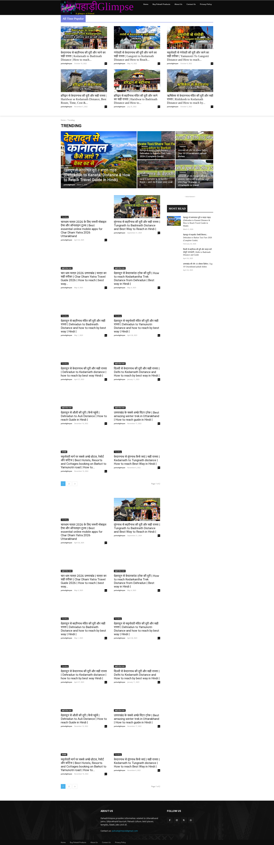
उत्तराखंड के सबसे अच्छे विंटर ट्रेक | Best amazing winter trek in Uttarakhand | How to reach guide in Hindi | (136, 416)
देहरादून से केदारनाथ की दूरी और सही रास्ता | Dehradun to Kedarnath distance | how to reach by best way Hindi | (84, 372)
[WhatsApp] (191, 820)
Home (63, 120)
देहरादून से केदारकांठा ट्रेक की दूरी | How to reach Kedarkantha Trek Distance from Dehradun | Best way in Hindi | (136, 278)
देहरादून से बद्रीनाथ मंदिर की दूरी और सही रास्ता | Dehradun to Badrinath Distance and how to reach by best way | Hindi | (83, 326)
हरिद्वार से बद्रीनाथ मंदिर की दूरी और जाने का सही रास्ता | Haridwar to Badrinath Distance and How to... (135, 99)
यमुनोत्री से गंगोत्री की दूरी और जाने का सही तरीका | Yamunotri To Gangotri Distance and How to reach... (188, 56)
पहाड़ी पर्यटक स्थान (67, 268)
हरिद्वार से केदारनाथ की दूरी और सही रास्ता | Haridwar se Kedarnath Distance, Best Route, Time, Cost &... (84, 99)
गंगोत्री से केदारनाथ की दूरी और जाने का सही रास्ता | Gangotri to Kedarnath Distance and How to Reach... (135, 56)
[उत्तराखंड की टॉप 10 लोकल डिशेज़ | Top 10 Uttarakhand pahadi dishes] (194, 145)
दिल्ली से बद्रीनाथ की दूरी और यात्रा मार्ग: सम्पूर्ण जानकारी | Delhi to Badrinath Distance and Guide (197, 252)
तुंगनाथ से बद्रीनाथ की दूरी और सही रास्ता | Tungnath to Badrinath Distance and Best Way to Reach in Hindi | (137, 225)
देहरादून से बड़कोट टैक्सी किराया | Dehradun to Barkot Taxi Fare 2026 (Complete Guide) (197, 237)
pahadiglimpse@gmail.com (125, 830)
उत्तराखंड (64, 452)
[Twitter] (184, 820)
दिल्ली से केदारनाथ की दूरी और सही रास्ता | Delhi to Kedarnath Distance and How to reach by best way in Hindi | (137, 372)
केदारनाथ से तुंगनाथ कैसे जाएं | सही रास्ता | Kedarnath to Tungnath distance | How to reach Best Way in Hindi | (137, 460)
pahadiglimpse (66, 63)
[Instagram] (177, 820)
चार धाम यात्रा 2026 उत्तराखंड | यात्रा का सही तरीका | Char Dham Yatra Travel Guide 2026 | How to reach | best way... (83, 278)
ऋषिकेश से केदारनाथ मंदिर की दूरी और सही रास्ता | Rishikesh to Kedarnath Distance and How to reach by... (190, 99)
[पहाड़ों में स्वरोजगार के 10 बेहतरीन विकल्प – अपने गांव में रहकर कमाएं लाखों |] (156, 174)
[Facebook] (170, 820)
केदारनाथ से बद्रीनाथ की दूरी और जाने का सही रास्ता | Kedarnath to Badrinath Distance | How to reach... (83, 56)
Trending (68, 165)
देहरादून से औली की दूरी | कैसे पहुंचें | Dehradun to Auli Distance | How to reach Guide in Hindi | (84, 416)
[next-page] (74, 483)
